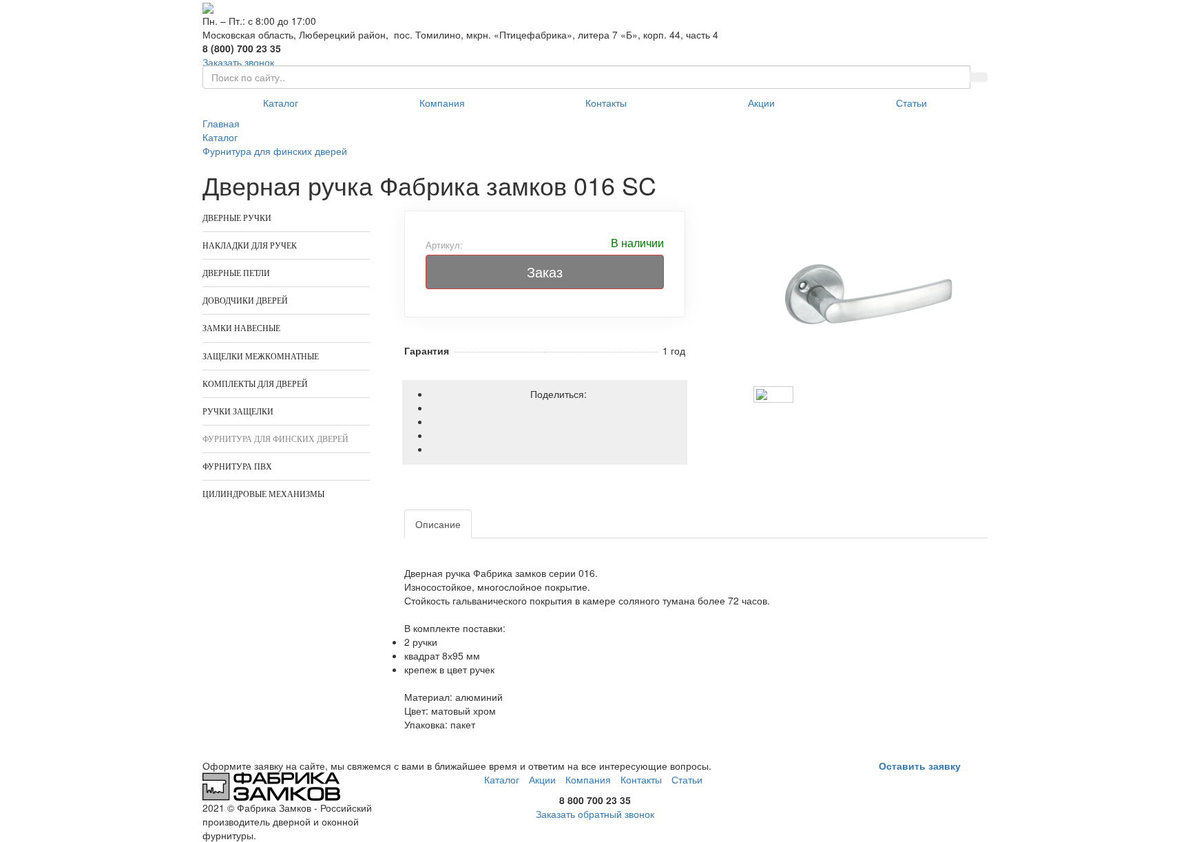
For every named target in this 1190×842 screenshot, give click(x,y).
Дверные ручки (236, 218)
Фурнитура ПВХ (237, 467)
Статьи (911, 102)
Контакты (606, 102)
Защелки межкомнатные (260, 356)
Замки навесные (241, 328)
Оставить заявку (920, 765)
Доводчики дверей (245, 301)
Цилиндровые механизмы (263, 494)
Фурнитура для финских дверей (275, 439)
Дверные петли (236, 273)
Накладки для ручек (249, 246)
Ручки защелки (237, 412)
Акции (761, 102)
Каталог (280, 102)
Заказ (545, 272)
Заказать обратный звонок (595, 814)
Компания (442, 102)
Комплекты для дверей (255, 384)
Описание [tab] (438, 524)
